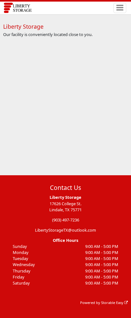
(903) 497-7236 (65, 220)
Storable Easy (112, 302)
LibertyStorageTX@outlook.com (65, 230)
